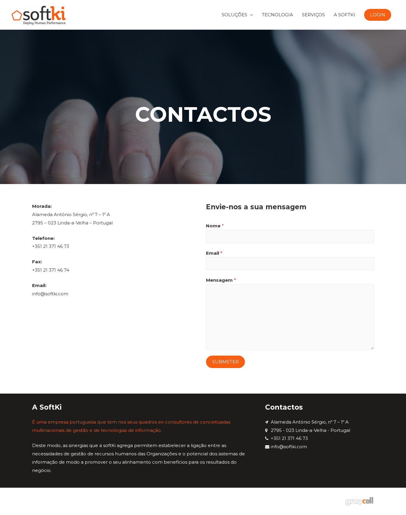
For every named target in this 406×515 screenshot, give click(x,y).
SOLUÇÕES (234, 15)
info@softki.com (50, 294)
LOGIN (377, 15)
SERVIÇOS (313, 15)
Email (214, 253)
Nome (215, 226)
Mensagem (221, 280)
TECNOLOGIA (277, 15)
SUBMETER (225, 362)
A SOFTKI (344, 15)
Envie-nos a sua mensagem (256, 207)
